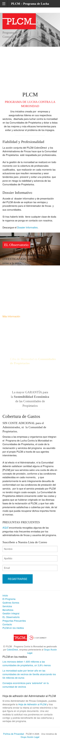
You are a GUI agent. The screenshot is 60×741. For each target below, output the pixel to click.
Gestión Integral (10, 613)
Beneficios (7, 610)
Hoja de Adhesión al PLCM (32, 704)
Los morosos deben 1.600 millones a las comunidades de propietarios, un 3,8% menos (26, 663)
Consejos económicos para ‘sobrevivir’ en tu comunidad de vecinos (25, 684)
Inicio (5, 595)
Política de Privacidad (13, 733)
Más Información (11, 316)
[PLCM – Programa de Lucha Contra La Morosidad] (19, 21)
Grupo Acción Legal (30, 737)
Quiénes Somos (10, 602)
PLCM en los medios (13, 627)
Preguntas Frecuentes (14, 620)
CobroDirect (12, 649)
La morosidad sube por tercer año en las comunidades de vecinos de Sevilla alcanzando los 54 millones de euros (29, 674)
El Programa (9, 599)
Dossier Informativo (27, 227)
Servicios (7, 606)
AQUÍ (5, 527)
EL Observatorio (11, 617)
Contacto (7, 624)
